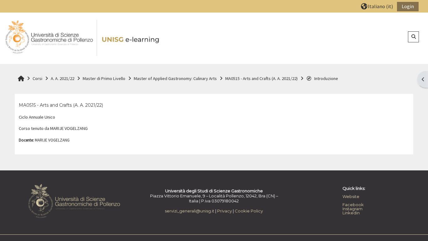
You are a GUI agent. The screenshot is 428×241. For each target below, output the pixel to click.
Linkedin (351, 212)
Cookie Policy (249, 210)
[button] (377, 6)
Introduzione (326, 78)
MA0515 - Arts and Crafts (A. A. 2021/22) (61, 105)
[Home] (82, 38)
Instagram (352, 208)
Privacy (224, 210)
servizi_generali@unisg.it (189, 210)
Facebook (353, 204)
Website (350, 196)
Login (408, 6)
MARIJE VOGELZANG (52, 140)
